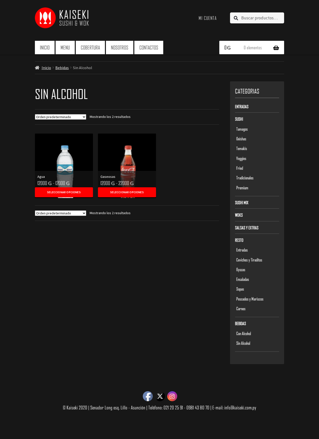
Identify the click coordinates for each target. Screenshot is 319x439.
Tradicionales (244, 177)
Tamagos (242, 129)
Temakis (241, 148)
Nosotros (119, 47)
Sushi (239, 119)
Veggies (241, 158)
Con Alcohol (243, 333)
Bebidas (62, 67)
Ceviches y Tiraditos (249, 259)
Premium (242, 187)
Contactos (148, 47)
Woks (239, 215)
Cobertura (90, 47)
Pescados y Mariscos (249, 298)
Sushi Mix (241, 202)
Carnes (240, 308)
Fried (239, 168)
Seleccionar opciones (64, 192)
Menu (65, 47)
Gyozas (240, 269)
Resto (239, 240)
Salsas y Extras (246, 227)
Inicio (45, 47)
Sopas (240, 289)
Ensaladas (242, 279)
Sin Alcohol (243, 343)
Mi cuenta (208, 18)
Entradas (241, 106)
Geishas (241, 138)
